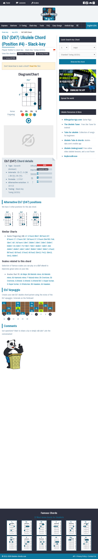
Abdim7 (10, 249)
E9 (14, 245)
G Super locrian (13, 284)
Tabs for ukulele (71, 132)
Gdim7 (44, 245)
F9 (23, 245)
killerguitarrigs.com (73, 119)
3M (26, 172)
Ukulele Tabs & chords (74, 140)
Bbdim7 (33, 249)
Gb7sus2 (17, 252)
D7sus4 (40, 239)
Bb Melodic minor (34, 274)
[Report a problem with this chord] (54, 50)
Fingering (11, 114)
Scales (36, 2)
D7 (35, 239)
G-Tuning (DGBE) (42, 54)
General (33, 174)
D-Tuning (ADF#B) (9, 58)
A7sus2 (51, 249)
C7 (15, 239)
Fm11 (44, 252)
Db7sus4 (30, 239)
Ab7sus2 (31, 252)
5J (14, 175)
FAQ (48, 25)
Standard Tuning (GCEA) (26, 54)
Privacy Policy (82, 556)
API (74, 556)
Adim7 (22, 249)
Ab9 (49, 245)
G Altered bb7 (36, 280)
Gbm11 (49, 252)
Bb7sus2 (10, 252)
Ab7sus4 (19, 242)
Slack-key (33, 25)
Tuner (7, 2)
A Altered (18, 280)
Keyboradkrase (70, 156)
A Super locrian (48, 280)
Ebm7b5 (47, 239)
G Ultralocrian (25, 284)
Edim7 (18, 245)
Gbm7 (9, 242)
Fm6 (52, 239)
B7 (48, 236)
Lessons (22, 2)
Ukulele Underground (73, 148)
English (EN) (92, 25)
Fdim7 (26, 245)
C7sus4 (19, 239)
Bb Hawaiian (35, 284)
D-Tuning (23, 25)
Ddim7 (38, 242)
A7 (26, 236)
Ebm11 (38, 252)
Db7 (24, 239)
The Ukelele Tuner (72, 124)
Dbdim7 (32, 242)
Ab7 (13, 242)
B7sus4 (10, 239)
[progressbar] (44, 165)
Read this (33, 66)
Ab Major (23, 274)
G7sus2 (25, 252)
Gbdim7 (38, 245)
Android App (69, 25)
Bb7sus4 (43, 236)
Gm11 (9, 255)
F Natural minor (33, 277)
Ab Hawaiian (45, 284)
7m (20, 175)
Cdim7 (25, 242)
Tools (42, 25)
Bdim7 (39, 249)
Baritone (13, 25)
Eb (32, 178)
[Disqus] (35, 406)
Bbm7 (37, 236)
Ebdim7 (49, 242)
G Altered (26, 280)
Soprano (4, 25)
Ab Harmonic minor (19, 277)
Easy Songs (57, 25)
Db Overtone (44, 277)
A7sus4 (31, 236)
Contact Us (92, 556)
